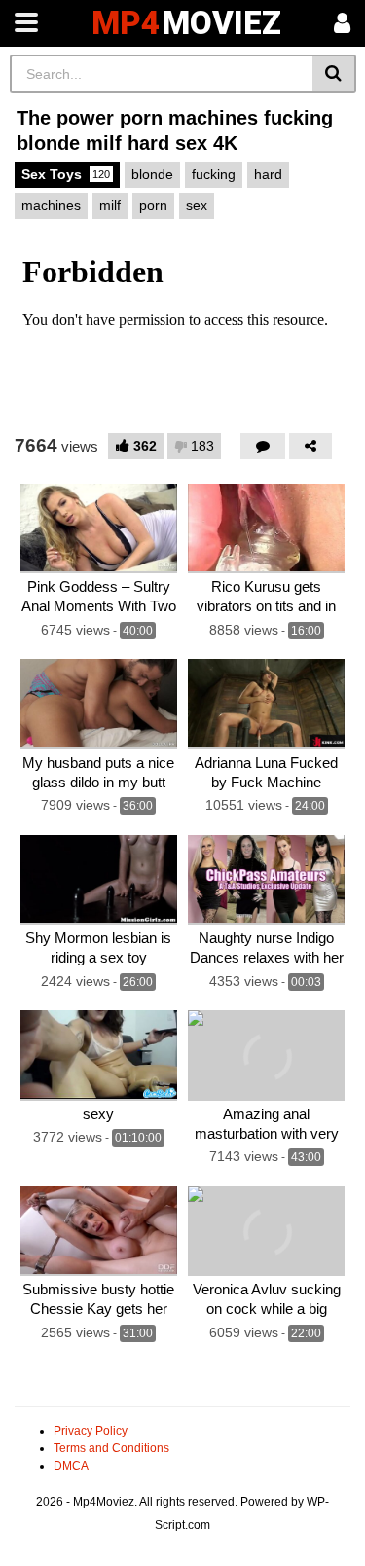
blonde (152, 174)
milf (110, 205)
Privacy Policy (91, 1431)
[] (334, 74)
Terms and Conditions (111, 1448)
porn (153, 205)
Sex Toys (65, 174)
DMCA (71, 1466)
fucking (214, 174)
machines (51, 205)
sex (196, 205)
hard (268, 174)
